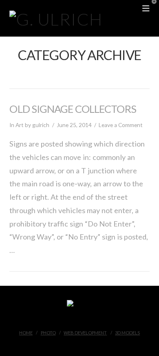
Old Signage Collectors (72, 109)
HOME (26, 332)
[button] (151, 7)
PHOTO (48, 332)
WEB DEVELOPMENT (85, 332)
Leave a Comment (121, 125)
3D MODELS (127, 332)
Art (19, 125)
